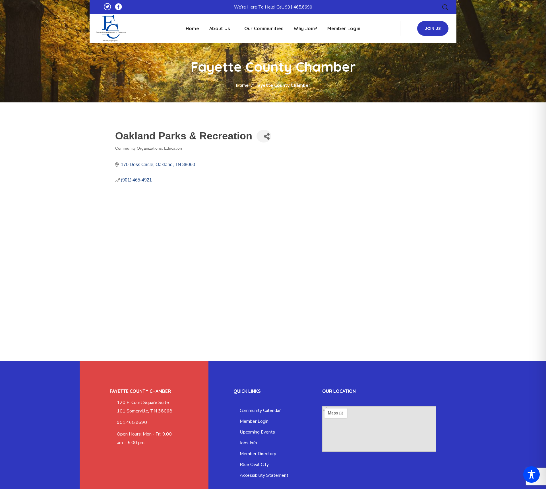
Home (242, 85)
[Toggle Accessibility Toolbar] (531, 474)
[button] (445, 7)
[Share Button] (264, 136)
